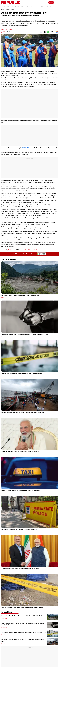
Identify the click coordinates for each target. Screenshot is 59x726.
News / (2, 6)
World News (4, 297)
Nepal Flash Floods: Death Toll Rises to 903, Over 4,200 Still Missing (20, 295)
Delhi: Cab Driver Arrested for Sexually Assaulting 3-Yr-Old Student (20, 491)
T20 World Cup (26, 148)
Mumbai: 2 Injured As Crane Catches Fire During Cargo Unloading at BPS (22, 412)
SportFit (3, 32)
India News (4, 336)
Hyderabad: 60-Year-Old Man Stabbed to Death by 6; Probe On (19, 530)
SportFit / (6, 6)
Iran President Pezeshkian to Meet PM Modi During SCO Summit (20, 569)
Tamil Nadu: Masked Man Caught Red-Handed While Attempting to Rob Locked (24, 334)
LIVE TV (52, 2)
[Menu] (56, 2)
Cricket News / (12, 6)
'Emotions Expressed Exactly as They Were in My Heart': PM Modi (20, 452)
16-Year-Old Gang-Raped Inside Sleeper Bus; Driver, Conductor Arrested (22, 608)
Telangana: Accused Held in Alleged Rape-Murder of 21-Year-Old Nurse (21, 373)
